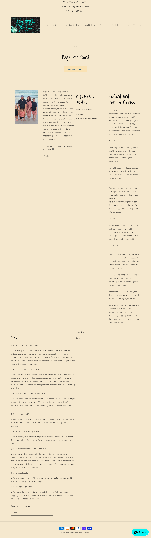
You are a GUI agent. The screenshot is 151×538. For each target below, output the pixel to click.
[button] (128, 25)
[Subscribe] (50, 513)
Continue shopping (76, 69)
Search (78, 338)
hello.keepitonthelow (72, 532)
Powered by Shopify (84, 532)
